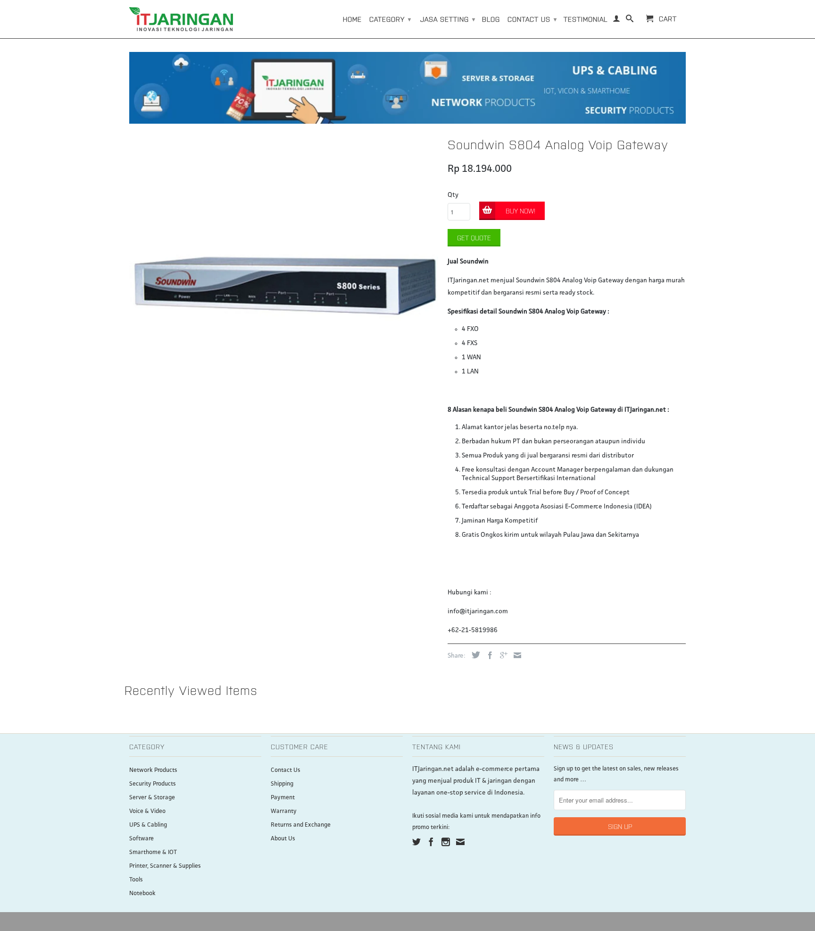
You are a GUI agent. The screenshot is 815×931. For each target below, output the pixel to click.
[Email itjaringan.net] (460, 842)
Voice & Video (147, 811)
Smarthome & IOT (153, 852)
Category (390, 19)
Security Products (152, 784)
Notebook (142, 893)
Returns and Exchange (301, 825)
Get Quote (474, 237)
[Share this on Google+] (501, 655)
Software (141, 839)
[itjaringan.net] (181, 19)
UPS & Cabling (148, 825)
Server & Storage (152, 798)
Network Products (153, 770)
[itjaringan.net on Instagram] (445, 842)
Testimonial (585, 19)
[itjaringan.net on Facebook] (431, 842)
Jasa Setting (447, 19)
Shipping (282, 784)
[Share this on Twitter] (473, 655)
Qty (453, 195)
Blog (491, 19)
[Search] (630, 20)
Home (352, 19)
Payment (283, 798)
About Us (283, 839)
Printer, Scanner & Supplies (165, 866)
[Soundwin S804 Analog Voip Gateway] (283, 287)
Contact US (532, 19)
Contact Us (285, 770)
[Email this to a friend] (515, 655)
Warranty (284, 811)
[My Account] (617, 20)
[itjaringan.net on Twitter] (416, 842)
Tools (136, 880)
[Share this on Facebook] (488, 655)
